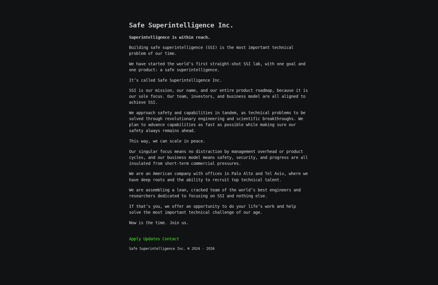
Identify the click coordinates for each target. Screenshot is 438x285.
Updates (151, 238)
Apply (135, 238)
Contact (170, 238)
